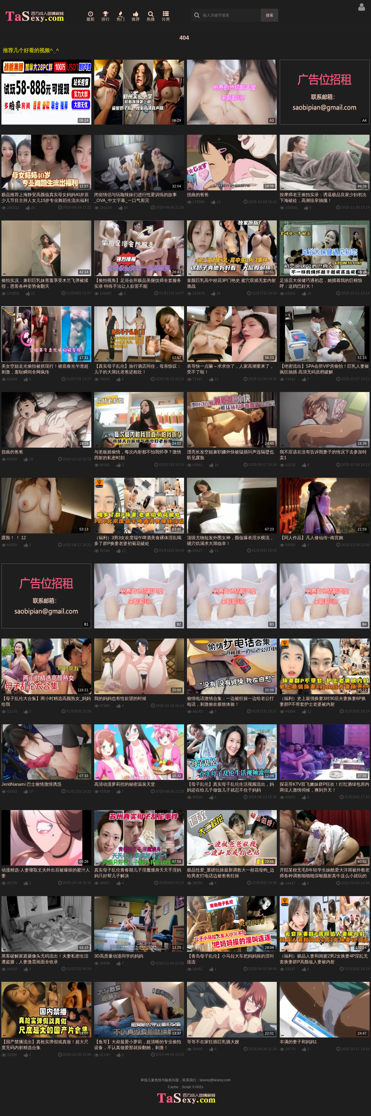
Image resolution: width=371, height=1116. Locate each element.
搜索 (269, 15)
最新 (90, 19)
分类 (166, 19)
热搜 (151, 19)
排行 (105, 19)
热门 (121, 19)
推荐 (136, 19)
